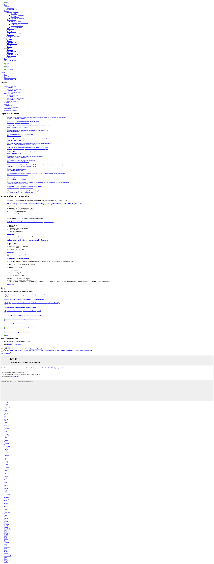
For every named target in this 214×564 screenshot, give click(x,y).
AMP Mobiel (38, 349)
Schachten (10, 30)
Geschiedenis (10, 8)
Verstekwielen (14, 24)
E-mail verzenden (5, 353)
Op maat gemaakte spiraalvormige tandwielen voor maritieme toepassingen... (27, 149)
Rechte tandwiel (5, 350)
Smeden (9, 39)
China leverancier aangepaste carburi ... (17, 127)
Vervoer (9, 57)
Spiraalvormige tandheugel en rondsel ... (18, 123)
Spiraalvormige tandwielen (18, 15)
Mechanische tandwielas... (14, 136)
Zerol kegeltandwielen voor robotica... (17, 179)
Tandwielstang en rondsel (17, 18)
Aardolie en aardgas (12, 54)
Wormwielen (10, 29)
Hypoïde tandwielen (16, 21)
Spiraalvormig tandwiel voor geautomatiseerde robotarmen (27, 240)
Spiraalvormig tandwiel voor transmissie (20, 350)
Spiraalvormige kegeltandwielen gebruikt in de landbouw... (22, 192)
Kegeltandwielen (11, 20)
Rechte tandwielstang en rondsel (15, 170)
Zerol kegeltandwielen (16, 27)
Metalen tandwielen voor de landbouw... (18, 162)
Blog (5, 59)
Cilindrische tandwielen (13, 12)
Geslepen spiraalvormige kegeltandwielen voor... (20, 188)
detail (13, 216)
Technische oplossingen (13, 36)
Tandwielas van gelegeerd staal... (16, 140)
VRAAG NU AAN (6, 347)
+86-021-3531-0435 (11, 343)
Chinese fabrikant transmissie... (15, 131)
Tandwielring (10, 35)
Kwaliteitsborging (12, 9)
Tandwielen (14, 14)
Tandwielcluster (15, 17)
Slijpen (9, 45)
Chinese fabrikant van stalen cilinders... (17, 153)
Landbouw (10, 50)
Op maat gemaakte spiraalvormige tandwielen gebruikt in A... (23, 144)
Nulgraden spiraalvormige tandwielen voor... (19, 157)
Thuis (5, 5)
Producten (6, 11)
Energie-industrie (11, 56)
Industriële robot (11, 51)
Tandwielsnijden (11, 42)
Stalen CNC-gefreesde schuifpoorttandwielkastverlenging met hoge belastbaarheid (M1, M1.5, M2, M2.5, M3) (44, 204)
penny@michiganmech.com (15, 344)
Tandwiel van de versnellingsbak (83, 350)
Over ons (6, 6)
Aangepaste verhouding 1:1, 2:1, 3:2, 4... (18, 183)
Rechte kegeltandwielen (17, 26)
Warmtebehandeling (12, 44)
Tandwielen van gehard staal (52, 350)
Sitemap (32, 349)
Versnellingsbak (11, 32)
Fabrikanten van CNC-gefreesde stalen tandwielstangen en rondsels (30, 222)
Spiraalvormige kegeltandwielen (19, 23)
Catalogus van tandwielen (67, 350)
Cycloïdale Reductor (16, 33)
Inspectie (9, 47)
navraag (9, 216)
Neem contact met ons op (10, 60)
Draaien (9, 41)
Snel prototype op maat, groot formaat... (17, 118)
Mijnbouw (10, 53)
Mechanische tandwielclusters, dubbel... (17, 175)
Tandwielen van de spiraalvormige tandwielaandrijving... (22, 166)
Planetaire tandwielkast (38, 350)
